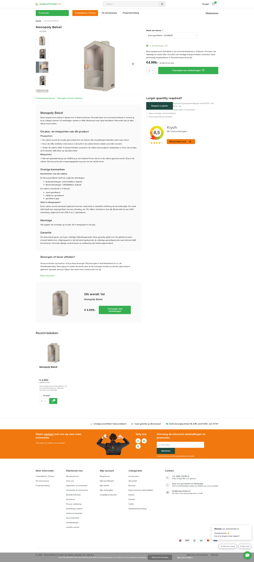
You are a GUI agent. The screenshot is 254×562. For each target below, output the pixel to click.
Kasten (131, 495)
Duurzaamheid (72, 518)
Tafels (131, 504)
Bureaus (132, 485)
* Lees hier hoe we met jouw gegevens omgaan (175, 456)
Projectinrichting (131, 12)
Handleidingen (72, 522)
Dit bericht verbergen (160, 557)
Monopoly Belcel (48, 367)
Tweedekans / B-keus (85, 12)
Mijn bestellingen (107, 481)
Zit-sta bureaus (109, 12)
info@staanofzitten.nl (181, 491)
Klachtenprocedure (74, 508)
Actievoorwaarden (74, 513)
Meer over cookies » (185, 557)
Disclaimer (70, 499)
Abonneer (166, 451)
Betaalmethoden (73, 495)
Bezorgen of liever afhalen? (70, 98)
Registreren (105, 476)
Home (38, 21)
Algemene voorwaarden (76, 485)
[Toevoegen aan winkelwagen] (53, 401)
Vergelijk (46, 395)
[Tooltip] (166, 46)
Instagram (138, 440)
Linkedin (144, 440)
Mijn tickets (104, 485)
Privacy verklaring (73, 504)
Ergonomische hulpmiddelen (140, 490)
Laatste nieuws (72, 527)
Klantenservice (212, 13)
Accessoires (133, 476)
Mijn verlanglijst (106, 490)
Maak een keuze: (154, 30)
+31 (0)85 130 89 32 (180, 476)
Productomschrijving (45, 98)
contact (49, 434)
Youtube (138, 446)
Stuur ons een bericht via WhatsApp (187, 484)
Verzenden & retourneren (77, 490)
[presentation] (133, 64)
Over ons (70, 481)
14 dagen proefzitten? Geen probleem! (110, 424)
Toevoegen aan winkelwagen (115, 309)
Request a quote (159, 106)
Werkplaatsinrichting (137, 508)
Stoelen (131, 499)
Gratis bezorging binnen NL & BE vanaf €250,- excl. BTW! (193, 424)
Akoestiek (132, 481)
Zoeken (162, 4)
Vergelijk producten (108, 495)
